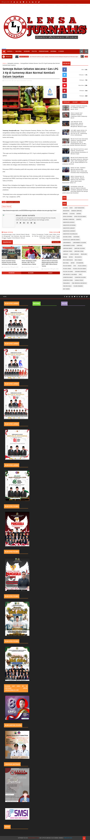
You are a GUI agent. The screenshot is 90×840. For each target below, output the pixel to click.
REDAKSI (35, 5)
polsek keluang (68, 271)
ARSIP (58, 5)
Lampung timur (67, 251)
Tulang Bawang (78, 286)
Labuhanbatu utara (69, 245)
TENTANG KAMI (83, 5)
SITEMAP (65, 5)
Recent (75, 102)
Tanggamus (66, 283)
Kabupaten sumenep (13, 63)
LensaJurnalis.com (33, 838)
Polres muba (67, 268)
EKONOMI (27, 51)
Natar (72, 263)
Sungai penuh (79, 280)
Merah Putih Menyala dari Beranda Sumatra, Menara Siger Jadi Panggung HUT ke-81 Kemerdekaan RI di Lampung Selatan (75, 161)
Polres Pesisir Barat (79, 268)
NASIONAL (19, 51)
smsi (80, 274)
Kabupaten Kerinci (69, 222)
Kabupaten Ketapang (69, 225)
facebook (11, 273)
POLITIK (34, 51)
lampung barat (67, 248)
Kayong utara (67, 236)
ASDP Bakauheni (79, 208)
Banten (65, 213)
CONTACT (43, 5)
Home (4, 63)
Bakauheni (66, 210)
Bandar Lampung (77, 210)
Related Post (7, 242)
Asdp (71, 208)
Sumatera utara (68, 280)
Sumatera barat (68, 277)
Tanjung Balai (67, 286)
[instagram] (35, 2)
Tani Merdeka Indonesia (79, 283)
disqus (50, 273)
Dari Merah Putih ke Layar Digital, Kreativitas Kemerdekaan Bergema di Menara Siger (36, 56)
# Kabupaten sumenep (13, 202)
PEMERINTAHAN (43, 51)
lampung (79, 245)
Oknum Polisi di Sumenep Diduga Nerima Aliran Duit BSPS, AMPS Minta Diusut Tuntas (50, 263)
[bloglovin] (23, 2)
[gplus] (17, 2)
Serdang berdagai (80, 271)
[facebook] (11, 2)
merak (65, 257)
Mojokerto (78, 257)
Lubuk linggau (74, 254)
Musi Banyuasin (68, 260)
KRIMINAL (54, 51)
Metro (71, 257)
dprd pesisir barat (80, 216)
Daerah (9, 51)
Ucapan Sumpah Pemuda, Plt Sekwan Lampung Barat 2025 (79, 107)
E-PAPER (61, 51)
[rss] (29, 2)
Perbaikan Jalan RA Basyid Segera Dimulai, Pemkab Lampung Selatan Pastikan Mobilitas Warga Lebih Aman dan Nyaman (75, 190)
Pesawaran (80, 263)
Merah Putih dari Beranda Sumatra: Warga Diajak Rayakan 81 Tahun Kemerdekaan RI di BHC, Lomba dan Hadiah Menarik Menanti (75, 142)
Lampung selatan (72, 56)
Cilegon (72, 213)
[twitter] (14, 2)
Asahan (65, 208)
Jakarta (78, 219)
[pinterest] (20, 2)
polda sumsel (82, 265)
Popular (67, 102)
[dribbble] (26, 2)
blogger (30, 273)
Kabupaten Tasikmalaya (70, 234)
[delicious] (39, 2)
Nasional (66, 263)
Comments (84, 102)
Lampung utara (78, 251)
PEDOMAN (73, 5)
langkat (65, 254)
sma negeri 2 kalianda (70, 274)
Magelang (84, 254)
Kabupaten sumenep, (26, 80)
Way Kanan (66, 289)
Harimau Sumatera (68, 219)
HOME (28, 5)
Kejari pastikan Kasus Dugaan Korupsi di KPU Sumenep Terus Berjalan (9, 262)
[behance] (32, 2)
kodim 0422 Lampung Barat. (71, 239)
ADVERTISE (51, 5)
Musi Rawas (78, 260)
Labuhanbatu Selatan (79, 242)
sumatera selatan (80, 277)
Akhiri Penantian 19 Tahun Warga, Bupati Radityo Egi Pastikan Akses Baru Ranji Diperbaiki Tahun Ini (73, 180)
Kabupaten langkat (69, 228)
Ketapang (76, 236)
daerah (79, 213)
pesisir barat (67, 265)
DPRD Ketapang (67, 216)
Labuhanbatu (67, 242)
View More (57, 242)
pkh (75, 265)
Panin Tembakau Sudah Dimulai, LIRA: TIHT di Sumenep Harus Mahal (29, 262)
